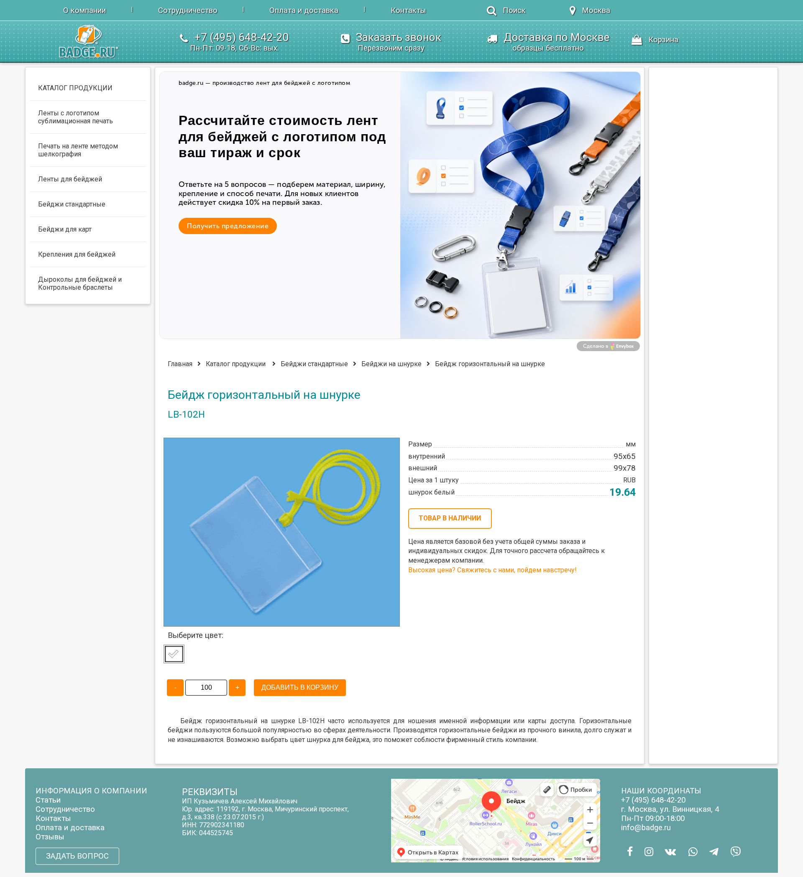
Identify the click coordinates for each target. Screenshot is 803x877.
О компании (84, 10)
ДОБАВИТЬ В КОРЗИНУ (299, 687)
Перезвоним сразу (391, 48)
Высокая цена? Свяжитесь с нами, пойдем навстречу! (492, 570)
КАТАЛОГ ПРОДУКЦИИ (75, 88)
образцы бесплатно (548, 48)
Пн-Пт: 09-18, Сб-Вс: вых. (234, 48)
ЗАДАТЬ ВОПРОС (77, 856)
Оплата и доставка (303, 10)
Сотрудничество (187, 10)
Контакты (408, 10)
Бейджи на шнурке (391, 364)
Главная (180, 364)
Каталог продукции (236, 364)
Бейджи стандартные (314, 364)
